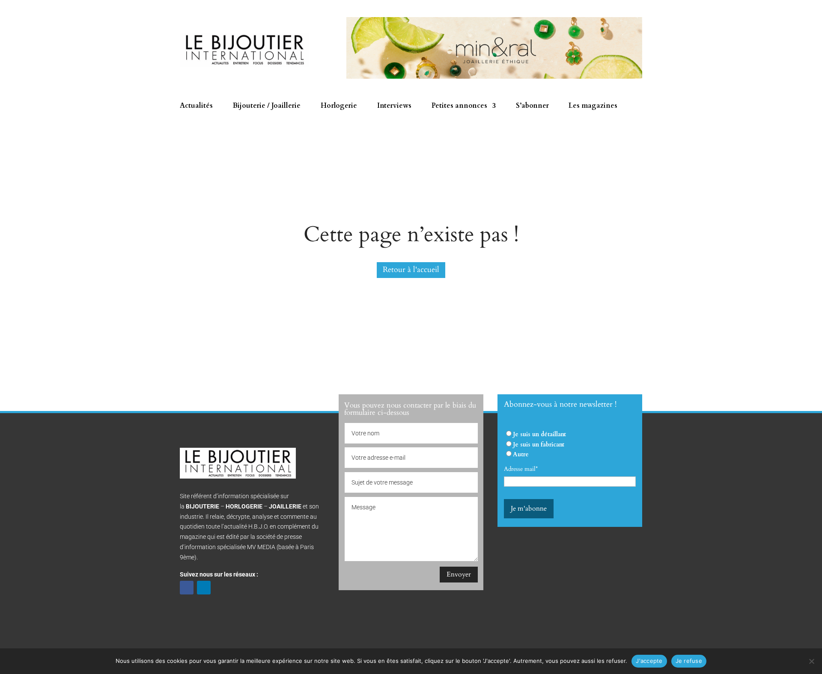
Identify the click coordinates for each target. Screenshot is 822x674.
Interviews (394, 106)
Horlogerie (339, 106)
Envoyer (459, 574)
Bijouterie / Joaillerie (267, 106)
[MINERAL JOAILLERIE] (494, 77)
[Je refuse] (811, 661)
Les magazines (593, 106)
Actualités (196, 106)
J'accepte (649, 660)
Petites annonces (459, 106)
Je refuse (689, 660)
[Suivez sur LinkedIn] (204, 587)
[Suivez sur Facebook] (187, 587)
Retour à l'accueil (411, 269)
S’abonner (532, 106)
